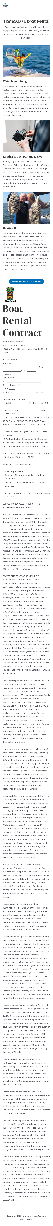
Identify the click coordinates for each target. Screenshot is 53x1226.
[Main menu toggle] (47, 5)
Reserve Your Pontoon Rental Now (26, 282)
